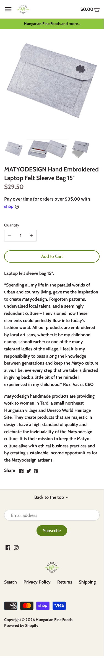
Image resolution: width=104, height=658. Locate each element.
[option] (14, 149)
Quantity (11, 225)
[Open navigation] (8, 9)
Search (10, 582)
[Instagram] (16, 547)
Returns (64, 582)
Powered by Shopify (21, 625)
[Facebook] (8, 547)
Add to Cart (52, 256)
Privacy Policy (37, 582)
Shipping (87, 582)
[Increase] (31, 235)
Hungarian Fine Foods (54, 619)
